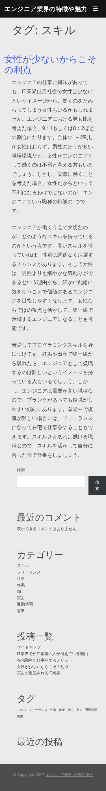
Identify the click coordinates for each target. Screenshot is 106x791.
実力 (21, 597)
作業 (21, 584)
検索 (21, 470)
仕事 (21, 578)
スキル (23, 565)
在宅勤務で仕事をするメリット (44, 660)
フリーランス (29, 572)
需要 (21, 610)
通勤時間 (25, 604)
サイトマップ (29, 647)
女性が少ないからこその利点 (50, 64)
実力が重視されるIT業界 (38, 672)
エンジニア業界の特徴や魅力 (45, 8)
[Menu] (95, 9)
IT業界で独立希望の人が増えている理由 (52, 653)
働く (21, 591)
